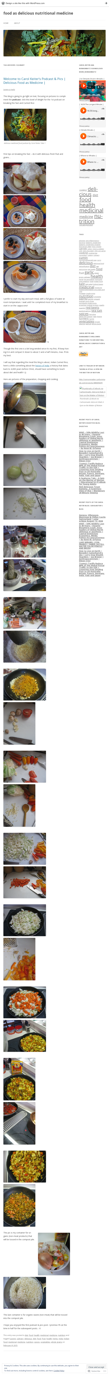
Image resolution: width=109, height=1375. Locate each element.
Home (5, 23)
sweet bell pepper (86, 317)
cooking (83, 190)
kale (82, 284)
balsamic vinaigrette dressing (89, 245)
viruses (97, 322)
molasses (82, 293)
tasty (95, 317)
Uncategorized (86, 225)
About (17, 23)
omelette (97, 297)
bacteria (82, 243)
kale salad (89, 284)
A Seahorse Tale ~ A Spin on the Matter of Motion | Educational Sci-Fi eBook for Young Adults (92, 481)
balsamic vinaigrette (93, 243)
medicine (53, 1335)
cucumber (83, 255)
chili (80, 251)
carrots (83, 248)
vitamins (82, 324)
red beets (92, 307)
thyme (99, 317)
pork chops (89, 301)
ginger (97, 273)
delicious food (98, 263)
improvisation (84, 281)
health (36, 1335)
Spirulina (92, 314)
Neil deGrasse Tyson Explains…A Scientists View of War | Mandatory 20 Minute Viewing (92, 489)
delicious (28, 1338)
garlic (89, 272)
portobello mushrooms (88, 303)
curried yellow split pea (88, 260)
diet (26, 1335)
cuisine (13, 1338)
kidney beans (98, 284)
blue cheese (96, 247)
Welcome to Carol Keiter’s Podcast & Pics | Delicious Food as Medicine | (34, 81)
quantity (82, 308)
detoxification (84, 266)
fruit (44, 1338)
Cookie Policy (59, 1370)
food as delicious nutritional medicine (38, 13)
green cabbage (84, 277)
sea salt (96, 310)
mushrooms (90, 293)
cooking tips (92, 253)
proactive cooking (85, 305)
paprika (83, 298)
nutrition (61, 1335)
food (31, 1335)
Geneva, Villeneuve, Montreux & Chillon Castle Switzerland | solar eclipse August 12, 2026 (92, 518)
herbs (55, 1338)
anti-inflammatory (92, 241)
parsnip (91, 299)
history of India (42, 365)
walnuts (88, 324)
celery (89, 249)
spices (37, 1342)
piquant (97, 299)
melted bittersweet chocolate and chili (92, 290)
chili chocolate (88, 251)
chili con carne (100, 251)
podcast (82, 301)
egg (97, 266)
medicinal (44, 1335)
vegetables (45, 1342)
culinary (20, 1338)
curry (99, 260)
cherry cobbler (98, 249)
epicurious (83, 269)
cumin (83, 257)
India (61, 1338)
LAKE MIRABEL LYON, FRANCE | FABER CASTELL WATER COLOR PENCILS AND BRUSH (91, 545)
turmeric (84, 318)
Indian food (98, 281)
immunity (98, 279)
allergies (82, 241)
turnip (91, 319)
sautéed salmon (85, 311)
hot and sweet (89, 279)
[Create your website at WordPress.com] (54, 3)
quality (101, 305)
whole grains (56, 1342)
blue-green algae (85, 247)
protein (96, 305)
